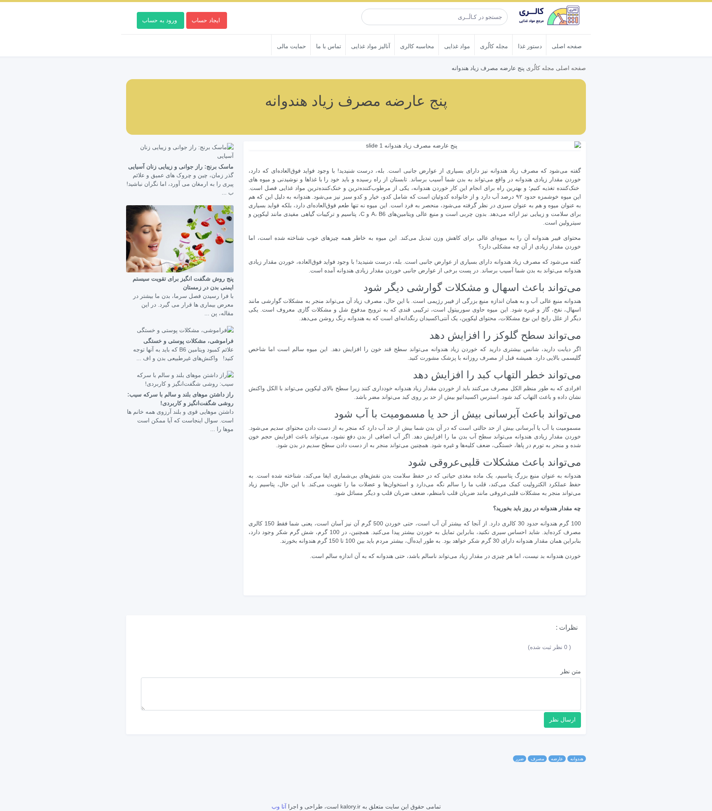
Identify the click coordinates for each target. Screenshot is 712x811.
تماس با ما (328, 46)
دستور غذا (530, 46)
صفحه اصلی (567, 46)
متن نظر (570, 671)
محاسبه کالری (417, 46)
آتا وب (279, 806)
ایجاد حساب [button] (206, 19)
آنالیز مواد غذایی (370, 46)
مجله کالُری (494, 46)
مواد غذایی (457, 46)
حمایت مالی (291, 46)
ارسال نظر (562, 719)
